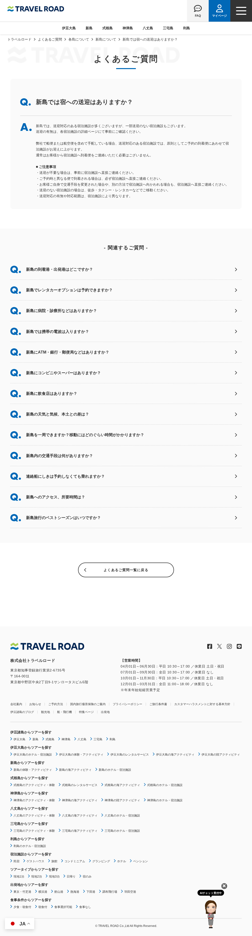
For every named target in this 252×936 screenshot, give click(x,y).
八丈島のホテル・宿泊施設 (122, 815)
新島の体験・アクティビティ (33, 770)
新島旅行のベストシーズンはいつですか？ (63, 518)
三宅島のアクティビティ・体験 (34, 830)
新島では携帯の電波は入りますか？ (57, 331)
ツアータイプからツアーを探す (34, 869)
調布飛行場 (109, 891)
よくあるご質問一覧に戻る (126, 570)
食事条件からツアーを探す (31, 900)
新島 (89, 28)
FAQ (198, 15)
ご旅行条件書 (158, 704)
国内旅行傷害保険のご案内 (88, 704)
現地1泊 (19, 876)
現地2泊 (36, 876)
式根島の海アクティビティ (122, 785)
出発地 (105, 712)
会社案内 (16, 704)
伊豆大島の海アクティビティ (175, 754)
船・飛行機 (64, 712)
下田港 (90, 891)
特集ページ (86, 712)
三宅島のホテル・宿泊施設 (122, 830)
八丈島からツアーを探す (29, 808)
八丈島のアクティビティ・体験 (34, 815)
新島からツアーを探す (27, 763)
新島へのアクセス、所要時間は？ (55, 497)
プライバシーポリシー (127, 704)
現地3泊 (54, 876)
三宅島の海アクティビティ (79, 830)
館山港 (58, 891)
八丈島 (148, 28)
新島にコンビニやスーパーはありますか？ (63, 373)
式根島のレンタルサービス (79, 785)
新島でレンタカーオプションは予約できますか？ (69, 290)
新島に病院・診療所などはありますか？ (61, 311)
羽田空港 (130, 891)
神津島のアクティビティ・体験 (34, 800)
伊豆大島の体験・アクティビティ (81, 754)
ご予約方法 (55, 704)
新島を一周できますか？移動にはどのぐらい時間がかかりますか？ (85, 435)
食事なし (85, 907)
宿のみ (87, 876)
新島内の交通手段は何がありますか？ (59, 456)
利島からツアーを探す (27, 839)
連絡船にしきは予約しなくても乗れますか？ (65, 476)
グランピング (101, 861)
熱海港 (74, 891)
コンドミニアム (74, 861)
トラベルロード (19, 39)
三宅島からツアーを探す (29, 824)
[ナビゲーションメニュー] (241, 11)
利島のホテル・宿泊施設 (30, 846)
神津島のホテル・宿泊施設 (165, 800)
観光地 (45, 712)
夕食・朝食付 (22, 907)
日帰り (71, 876)
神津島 (128, 28)
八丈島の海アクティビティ (79, 815)
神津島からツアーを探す (29, 793)
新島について (105, 39)
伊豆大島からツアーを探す (31, 747)
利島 (186, 28)
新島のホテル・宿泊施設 (115, 770)
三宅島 (168, 28)
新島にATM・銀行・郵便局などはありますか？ (67, 352)
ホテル (121, 861)
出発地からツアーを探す (29, 885)
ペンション (140, 861)
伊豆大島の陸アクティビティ (221, 754)
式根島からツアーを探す (29, 778)
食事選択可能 (63, 907)
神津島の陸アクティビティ (122, 800)
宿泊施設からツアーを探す (31, 854)
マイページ (219, 15)
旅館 (54, 861)
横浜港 (42, 891)
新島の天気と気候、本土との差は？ (57, 414)
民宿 (16, 861)
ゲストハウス (35, 861)
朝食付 (42, 907)
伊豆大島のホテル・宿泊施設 (33, 754)
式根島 (107, 28)
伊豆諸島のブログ (22, 712)
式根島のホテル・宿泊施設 (165, 785)
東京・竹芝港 (22, 891)
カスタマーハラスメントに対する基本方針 (202, 704)
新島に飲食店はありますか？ (51, 393)
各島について (78, 39)
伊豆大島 (69, 28)
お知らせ (35, 704)
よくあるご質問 (50, 39)
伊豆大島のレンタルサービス (129, 754)
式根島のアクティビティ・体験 (34, 785)
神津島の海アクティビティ (79, 800)
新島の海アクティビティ (75, 770)
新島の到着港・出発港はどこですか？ (59, 269)
